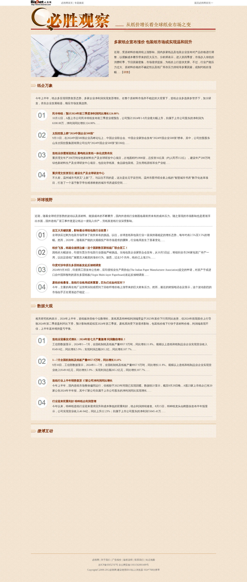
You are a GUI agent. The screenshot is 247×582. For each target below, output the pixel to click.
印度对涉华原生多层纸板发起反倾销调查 (76, 265)
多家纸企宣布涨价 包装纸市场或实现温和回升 (153, 42)
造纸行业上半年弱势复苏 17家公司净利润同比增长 (82, 380)
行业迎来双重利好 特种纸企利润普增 (74, 401)
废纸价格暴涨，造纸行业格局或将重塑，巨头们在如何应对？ (88, 282)
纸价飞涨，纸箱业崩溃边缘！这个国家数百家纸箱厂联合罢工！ (90, 247)
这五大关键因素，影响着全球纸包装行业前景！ (80, 230)
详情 (126, 72)
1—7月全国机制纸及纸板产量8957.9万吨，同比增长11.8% (86, 360)
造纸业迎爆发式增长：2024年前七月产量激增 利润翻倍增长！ (89, 339)
